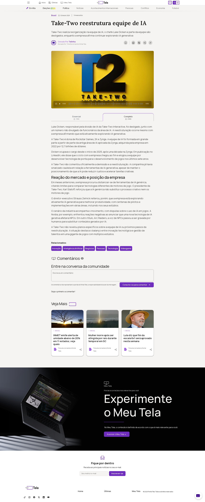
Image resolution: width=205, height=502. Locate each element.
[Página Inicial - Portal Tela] (102, 2)
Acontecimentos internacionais (104, 8)
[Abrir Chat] (198, 495)
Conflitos (145, 8)
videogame (126, 248)
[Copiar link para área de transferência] (150, 43)
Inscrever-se (117, 473)
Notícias (80, 8)
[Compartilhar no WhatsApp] (133, 43)
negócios (89, 248)
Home (80, 491)
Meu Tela (67, 2)
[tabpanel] (102, 180)
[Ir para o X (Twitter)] (38, 497)
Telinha (72, 41)
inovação (56, 248)
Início (44, 2)
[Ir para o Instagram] (29, 497)
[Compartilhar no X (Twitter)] (139, 43)
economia (160, 8)
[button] (137, 284)
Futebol (175, 8)
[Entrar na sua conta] (170, 2)
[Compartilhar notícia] (145, 43)
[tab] (76, 117)
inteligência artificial (73, 248)
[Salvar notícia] (126, 43)
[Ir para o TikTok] (24, 497)
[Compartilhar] (80, 349)
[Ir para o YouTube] (48, 497)
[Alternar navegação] (28, 2)
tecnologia (113, 248)
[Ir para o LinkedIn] (43, 497)
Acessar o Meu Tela (115, 434)
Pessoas (129, 8)
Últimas (55, 2)
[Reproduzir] (60, 103)
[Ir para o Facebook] (34, 497)
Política (66, 8)
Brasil (53, 15)
